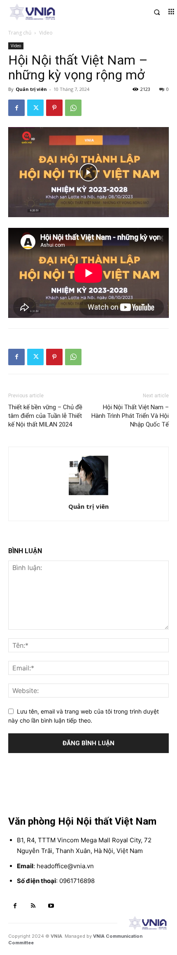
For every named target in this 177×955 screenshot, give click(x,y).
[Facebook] (16, 108)
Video (46, 32)
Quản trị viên (31, 89)
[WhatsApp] (73, 108)
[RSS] (33, 906)
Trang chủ (19, 32)
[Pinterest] (54, 108)
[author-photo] (88, 494)
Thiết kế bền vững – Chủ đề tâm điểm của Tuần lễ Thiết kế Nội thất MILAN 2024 (45, 415)
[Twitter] (35, 108)
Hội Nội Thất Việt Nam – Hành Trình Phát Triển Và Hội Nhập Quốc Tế (130, 415)
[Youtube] (51, 906)
